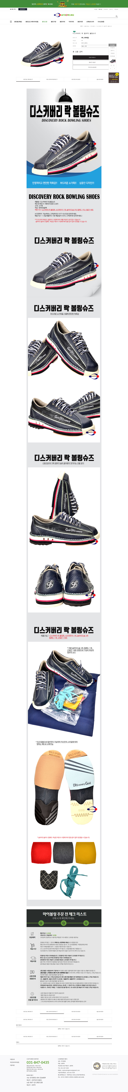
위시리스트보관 (92, 67)
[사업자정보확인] (80, 1075)
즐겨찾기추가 (13, 9)
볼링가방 (53, 21)
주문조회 (112, 53)
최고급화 (92, 26)
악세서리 (71, 21)
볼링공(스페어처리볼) (32, 21)
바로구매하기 (92, 57)
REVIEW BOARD (76, 79)
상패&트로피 (90, 21)
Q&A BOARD (100, 79)
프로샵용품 (101, 21)
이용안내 (12, 1059)
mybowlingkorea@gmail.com (71, 1070)
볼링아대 (62, 21)
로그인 (95, 9)
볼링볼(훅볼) (18, 21)
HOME (81, 26)
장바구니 (112, 50)
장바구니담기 (92, 62)
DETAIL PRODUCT (28, 79)
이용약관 (12, 1065)
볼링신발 (44, 21)
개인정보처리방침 (14, 1062)
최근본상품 (112, 56)
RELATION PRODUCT (51, 79)
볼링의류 (80, 21)
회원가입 (100, 9)
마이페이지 (112, 47)
